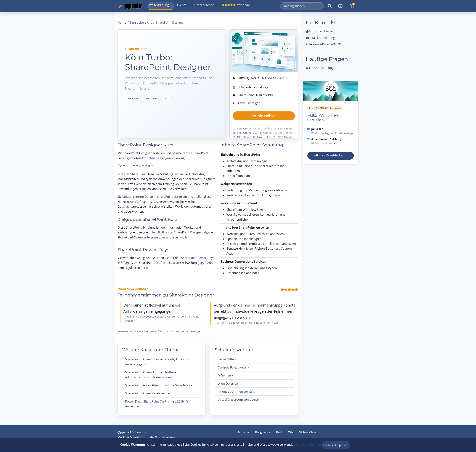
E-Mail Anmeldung (322, 38)
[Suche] (330, 5)
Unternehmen (204, 5)
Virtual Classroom (311, 432)
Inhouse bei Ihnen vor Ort (236, 392)
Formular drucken (321, 31)
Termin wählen (263, 115)
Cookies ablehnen (308, 445)
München (225, 375)
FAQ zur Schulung (321, 68)
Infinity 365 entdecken (330, 155)
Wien (291, 432)
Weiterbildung (159, 5)
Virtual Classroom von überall (239, 399)
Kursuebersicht (141, 22)
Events (181, 5)
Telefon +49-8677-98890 (325, 44)
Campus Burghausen (233, 367)
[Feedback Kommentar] (340, 5)
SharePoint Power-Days (197, 258)
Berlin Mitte (226, 359)
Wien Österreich (229, 384)
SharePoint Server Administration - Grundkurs (158, 385)
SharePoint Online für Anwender (148, 393)
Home (122, 22)
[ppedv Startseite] (130, 6)
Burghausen (263, 432)
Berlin (280, 432)
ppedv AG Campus (133, 432)
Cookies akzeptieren (335, 445)
